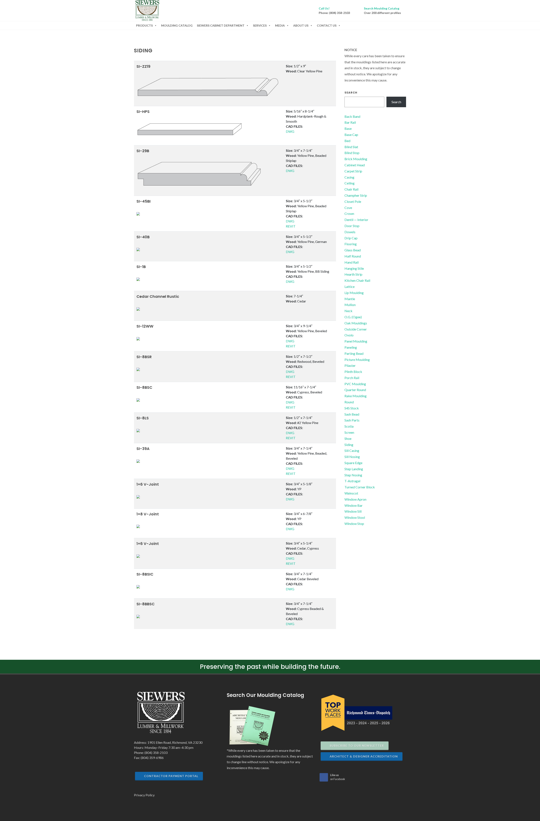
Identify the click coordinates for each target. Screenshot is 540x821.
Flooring (350, 244)
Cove (348, 208)
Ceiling (349, 183)
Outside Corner (355, 329)
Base (348, 128)
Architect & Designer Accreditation (364, 756)
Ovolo (349, 335)
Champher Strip (355, 195)
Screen (349, 432)
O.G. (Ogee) (353, 317)
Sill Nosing (352, 457)
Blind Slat (351, 147)
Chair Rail (351, 189)
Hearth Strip (353, 274)
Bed (347, 141)
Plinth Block (353, 372)
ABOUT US (300, 25)
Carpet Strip (353, 171)
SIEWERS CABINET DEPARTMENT (220, 25)
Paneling (350, 347)
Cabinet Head (354, 165)
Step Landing (353, 469)
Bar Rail (350, 122)
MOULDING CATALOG (177, 25)
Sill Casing (351, 450)
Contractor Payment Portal (171, 776)
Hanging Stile (354, 268)
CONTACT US (326, 25)
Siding (348, 445)
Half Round (352, 256)
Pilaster (350, 365)
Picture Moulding (357, 360)
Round (349, 402)
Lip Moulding (354, 293)
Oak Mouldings (355, 323)
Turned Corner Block (359, 487)
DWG (290, 131)
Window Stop (354, 524)
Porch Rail (351, 378)
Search (350, 93)
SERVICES (260, 25)
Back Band (352, 116)
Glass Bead (352, 250)
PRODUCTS (144, 25)
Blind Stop (351, 153)
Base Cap (351, 135)
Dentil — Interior (356, 220)
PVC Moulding (355, 384)
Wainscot (351, 493)
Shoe (347, 438)
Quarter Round (355, 390)
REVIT (291, 226)
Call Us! (324, 8)
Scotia (349, 426)
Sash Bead (351, 414)
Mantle (349, 299)
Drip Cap (351, 238)
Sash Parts (351, 420)
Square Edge (353, 463)
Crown (349, 213)
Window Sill (353, 511)
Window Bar (353, 505)
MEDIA (280, 25)
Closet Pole (352, 201)
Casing (349, 177)
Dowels (349, 232)
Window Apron (355, 499)
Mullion (350, 305)
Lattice (349, 287)
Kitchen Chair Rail (357, 280)
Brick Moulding (355, 159)
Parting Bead (353, 353)
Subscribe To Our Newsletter (357, 745)
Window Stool (354, 517)
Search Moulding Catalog (381, 8)
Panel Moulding (355, 341)
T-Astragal (352, 481)
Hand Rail (351, 262)
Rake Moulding (355, 396)
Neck (348, 311)
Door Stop (351, 226)
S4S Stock (351, 408)
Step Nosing (353, 475)
